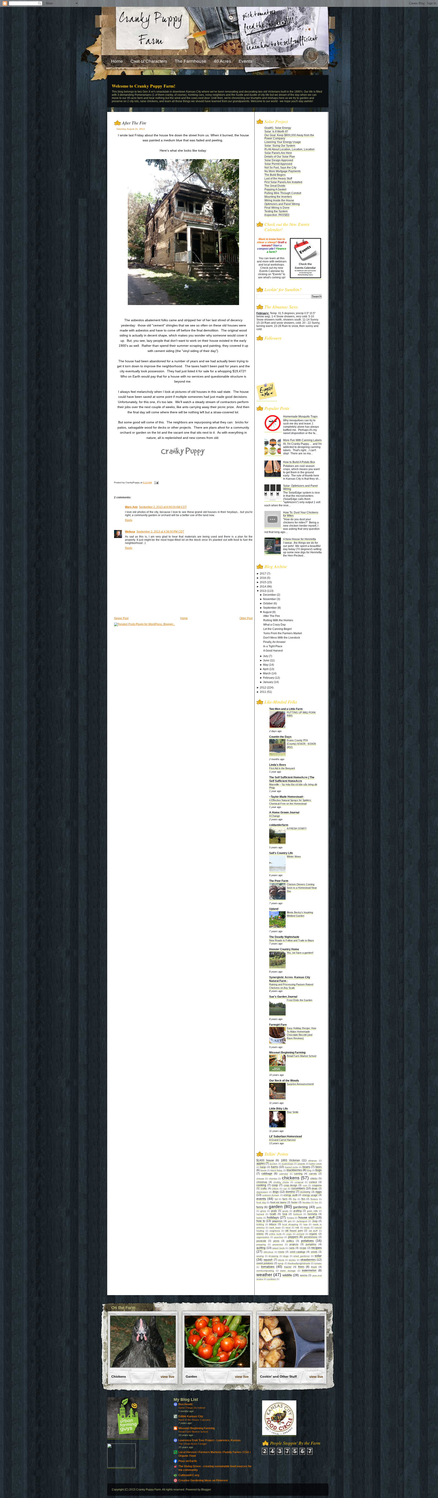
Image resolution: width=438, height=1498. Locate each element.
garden (276, 1206)
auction (273, 1163)
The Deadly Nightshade (284, 937)
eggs (318, 1191)
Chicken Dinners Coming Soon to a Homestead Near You (302, 888)
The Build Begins (275, 174)
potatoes (307, 1240)
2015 (263, 582)
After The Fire (134, 123)
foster (294, 1202)
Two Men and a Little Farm (286, 709)
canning (298, 1173)
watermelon (309, 1270)
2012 (263, 687)
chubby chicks (281, 1182)
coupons (317, 1185)
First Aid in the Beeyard (282, 768)
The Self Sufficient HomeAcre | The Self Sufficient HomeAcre (291, 779)
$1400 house (265, 1160)
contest (313, 1182)
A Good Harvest (273, 650)
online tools (275, 1234)
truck (314, 1266)
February (268, 677)
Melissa (130, 531)
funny (259, 1207)
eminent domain (270, 1195)
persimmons (311, 1237)
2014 (263, 586)
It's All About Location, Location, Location (289, 149)
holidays (273, 1217)
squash (268, 1259)
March (267, 673)
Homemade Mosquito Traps (300, 416)
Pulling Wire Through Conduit (282, 193)
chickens (291, 1177)
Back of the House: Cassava (194, 1419)
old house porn (294, 1230)
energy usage (310, 1195)
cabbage (266, 1173)
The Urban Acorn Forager (192, 1443)
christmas (261, 1182)
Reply (128, 520)
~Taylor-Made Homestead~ (286, 796)
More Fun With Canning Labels (302, 440)
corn (305, 1185)
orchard (300, 1234)
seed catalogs (297, 1251)
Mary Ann (131, 507)
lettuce (272, 1224)
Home (184, 618)
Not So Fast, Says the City (280, 167)
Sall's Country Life (281, 853)
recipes (316, 1248)
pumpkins (311, 1244)
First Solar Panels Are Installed (283, 182)
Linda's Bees (277, 764)
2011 (263, 691)
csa (285, 1188)
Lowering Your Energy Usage (282, 142)
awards (301, 1163)
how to (260, 1221)
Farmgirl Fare (278, 1024)
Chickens (118, 1376)
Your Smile (292, 1112)
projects (293, 1244)
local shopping (290, 1224)
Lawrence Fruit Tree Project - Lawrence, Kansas (209, 1440)
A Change (274, 816)
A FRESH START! (297, 828)
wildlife (287, 1275)
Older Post (246, 618)
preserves (278, 1244)
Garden (191, 1376)
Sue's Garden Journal (283, 996)
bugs (318, 1170)
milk (297, 1227)
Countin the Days (280, 736)
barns (274, 1167)
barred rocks (291, 1167)
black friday (276, 1170)
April (266, 669)
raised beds (278, 1248)
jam (290, 1221)
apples (260, 1163)
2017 (263, 573)
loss (305, 1224)
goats (285, 1211)
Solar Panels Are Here (278, 153)
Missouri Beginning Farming (287, 1052)
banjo (263, 1167)
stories (292, 1260)
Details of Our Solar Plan (279, 156)
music (307, 1227)
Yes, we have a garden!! (300, 952)
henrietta (312, 1214)
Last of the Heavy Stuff (278, 178)
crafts (264, 1188)
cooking (261, 1185)
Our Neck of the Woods (284, 1080)
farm (284, 1199)
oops (289, 1234)
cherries (273, 1178)
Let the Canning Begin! (277, 629)
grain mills (312, 1211)
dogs (276, 1191)
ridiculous (268, 1252)
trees (301, 1266)
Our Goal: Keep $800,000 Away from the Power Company (289, 137)
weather (264, 1274)
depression (262, 1192)
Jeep (315, 1221)
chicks (314, 1178)
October (268, 603)
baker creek (315, 1163)
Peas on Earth (187, 1461)
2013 (263, 590)
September (270, 607)
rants (292, 1248)
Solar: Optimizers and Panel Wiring (300, 487)
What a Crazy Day (274, 624)
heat (284, 1214)
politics (290, 1240)
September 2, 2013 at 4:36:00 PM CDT (160, 531)
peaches (278, 1237)
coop (275, 1185)
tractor (288, 1266)
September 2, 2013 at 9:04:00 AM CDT (163, 507)
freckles (306, 1202)
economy (305, 1191)
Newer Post (121, 618)
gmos (263, 1211)
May (265, 664)
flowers (314, 1199)
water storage (288, 1270)
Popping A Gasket (275, 189)
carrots (313, 1173)
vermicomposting (265, 1270)
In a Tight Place (272, 646)
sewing (260, 1256)
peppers (293, 1237)
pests (276, 1240)
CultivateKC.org (188, 1475)
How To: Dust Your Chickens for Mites (300, 514)
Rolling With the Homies (278, 620)
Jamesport (301, 1221)
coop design (290, 1185)
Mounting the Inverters (278, 196)
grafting (297, 1210)
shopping (273, 1256)
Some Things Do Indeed (191, 1407)
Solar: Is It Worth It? (276, 131)
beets (263, 1170)
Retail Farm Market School (301, 1056)
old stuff (313, 1230)
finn (303, 1199)
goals (274, 1210)
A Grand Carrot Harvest (282, 1139)
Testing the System (276, 211)
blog (309, 1170)
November (269, 599)
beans (306, 1167)
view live (167, 1377)
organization (262, 1237)
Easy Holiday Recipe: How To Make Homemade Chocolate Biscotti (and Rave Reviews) (301, 1033)
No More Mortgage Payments (282, 171)
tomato (318, 1263)
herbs (259, 1217)
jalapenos (277, 1221)
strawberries (308, 1259)
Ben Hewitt (185, 1404)
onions (260, 1233)
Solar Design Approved (278, 160)
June (266, 660)
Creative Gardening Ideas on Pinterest (203, 1480)
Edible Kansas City (190, 1416)
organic (313, 1233)
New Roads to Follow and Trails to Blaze (291, 940)
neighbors (274, 1230)
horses (290, 1217)
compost (299, 1182)
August (267, 612)
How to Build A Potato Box (299, 462)
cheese (260, 1178)
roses (281, 1251)
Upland (273, 909)
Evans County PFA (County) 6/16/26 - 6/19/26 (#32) (301, 743)
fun (316, 1202)
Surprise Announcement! (300, 1084)
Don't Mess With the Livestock (281, 637)
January (268, 682)
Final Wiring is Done (276, 207)
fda (294, 1199)
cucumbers (298, 1188)
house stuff (306, 1217)
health (273, 1214)
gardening (300, 1207)
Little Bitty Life (278, 1108)
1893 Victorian (290, 1160)
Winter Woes (294, 856)
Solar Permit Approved (278, 164)
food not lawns (278, 1202)
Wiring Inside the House (279, 200)
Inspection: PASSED (276, 215)
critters (275, 1188)
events (261, 1198)
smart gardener (301, 1256)
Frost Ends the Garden (299, 1000)
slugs (286, 1256)
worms (304, 1275)
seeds (314, 1251)
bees (318, 1167)
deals (315, 1188)
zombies (271, 1279)
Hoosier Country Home (284, 949)
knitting (260, 1224)
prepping (261, 1244)
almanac (312, 1160)
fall (276, 1199)
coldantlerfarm (278, 825)
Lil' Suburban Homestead (285, 1136)
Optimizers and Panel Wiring (282, 204)
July (265, 656)
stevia (281, 1260)
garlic (319, 1207)
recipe (303, 1248)
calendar (283, 1173)
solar (318, 1255)
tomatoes (267, 1266)
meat (288, 1227)
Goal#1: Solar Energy (277, 127)
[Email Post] (155, 482)
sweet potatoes (264, 1263)
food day (261, 1202)
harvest (260, 1214)
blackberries (294, 1170)
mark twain (275, 1227)
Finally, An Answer (274, 642)
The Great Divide (274, 185)
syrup (281, 1263)
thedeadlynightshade (299, 1263)
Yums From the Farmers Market (282, 633)
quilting (261, 1248)
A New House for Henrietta (299, 539)
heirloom (297, 1214)
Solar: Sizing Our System (279, 145)
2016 (263, 578)
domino (290, 1191)
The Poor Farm (278, 880)
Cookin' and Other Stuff (278, 1376)
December (269, 594)
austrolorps (287, 1163)
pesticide (261, 1240)
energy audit (290, 1195)
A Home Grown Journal (284, 812)
